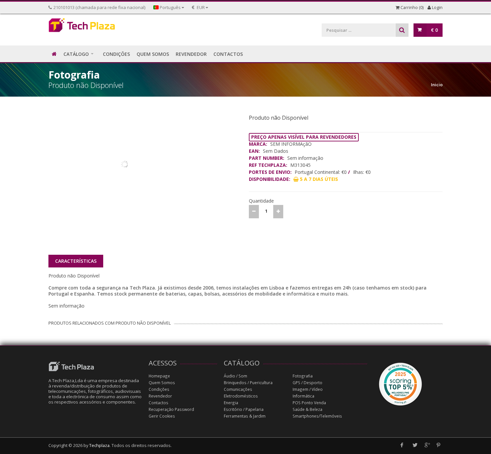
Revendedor (160, 396)
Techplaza (99, 445)
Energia (231, 402)
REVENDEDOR (191, 54)
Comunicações (238, 389)
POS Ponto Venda (309, 402)
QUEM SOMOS (153, 54)
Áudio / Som (235, 375)
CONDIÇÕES (116, 54)
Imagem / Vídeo (308, 389)
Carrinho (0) (411, 7)
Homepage (159, 375)
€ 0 (434, 30)
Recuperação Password (171, 409)
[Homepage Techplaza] (95, 26)
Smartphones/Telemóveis (317, 416)
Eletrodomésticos (241, 396)
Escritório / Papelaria (244, 409)
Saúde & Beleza (307, 409)
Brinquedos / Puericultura (248, 382)
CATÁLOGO (76, 54)
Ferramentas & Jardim (245, 416)
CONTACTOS (228, 54)
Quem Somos (162, 382)
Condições (159, 389)
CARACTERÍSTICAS (76, 261)
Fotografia (303, 375)
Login (437, 7)
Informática (303, 396)
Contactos (158, 402)
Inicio (437, 85)
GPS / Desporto (307, 382)
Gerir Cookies (162, 416)
